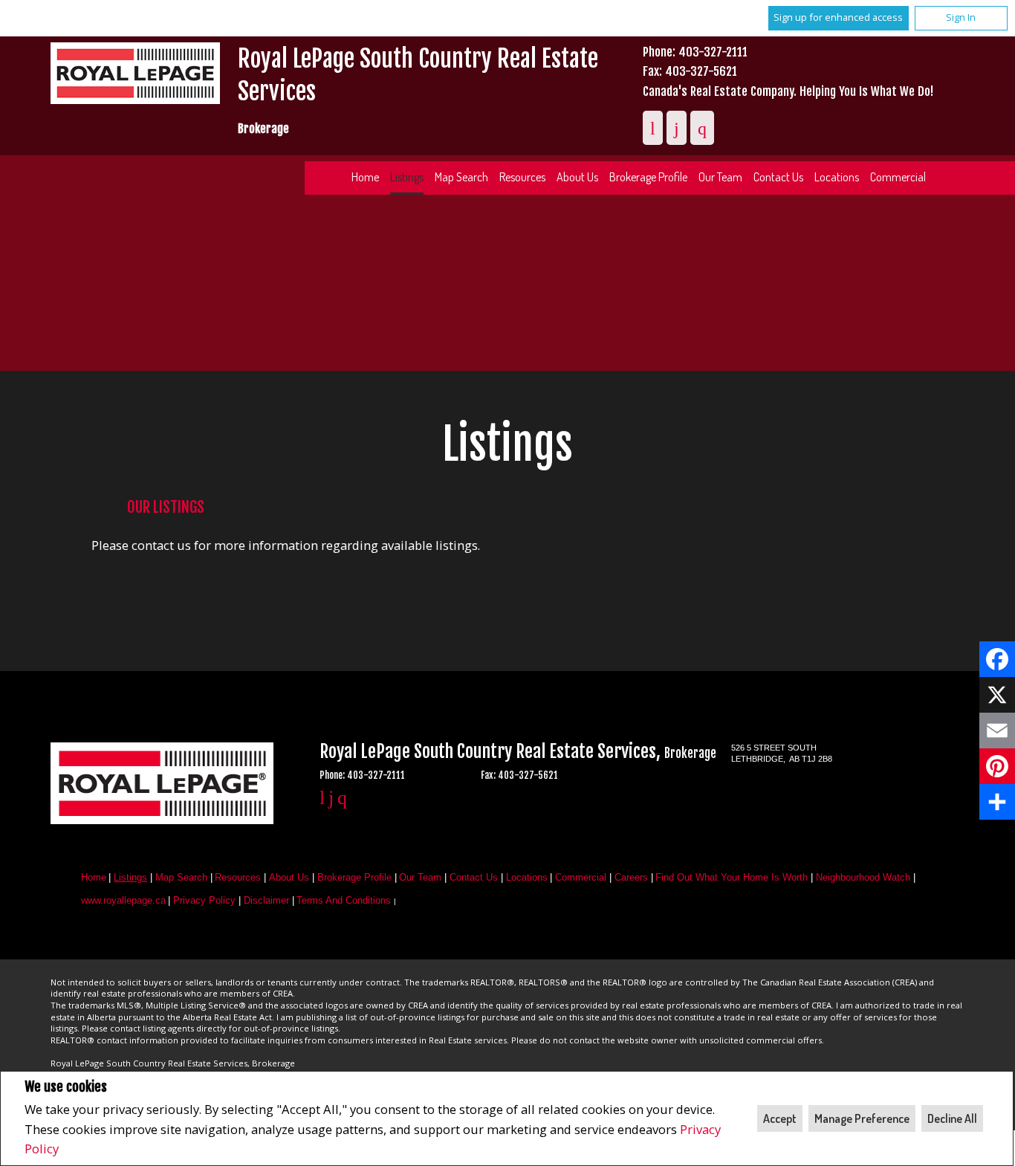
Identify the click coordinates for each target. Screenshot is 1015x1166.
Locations (836, 176)
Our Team (720, 176)
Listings (407, 176)
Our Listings (165, 506)
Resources (522, 176)
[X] (997, 695)
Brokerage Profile (648, 176)
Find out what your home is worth (731, 877)
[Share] (997, 802)
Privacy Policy (204, 900)
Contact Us (778, 176)
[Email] (997, 730)
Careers (631, 877)
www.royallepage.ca (123, 900)
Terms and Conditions (343, 900)
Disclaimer (266, 900)
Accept (780, 1118)
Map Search (461, 176)
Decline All (952, 1118)
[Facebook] (997, 659)
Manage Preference (861, 1118)
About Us (577, 176)
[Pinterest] (997, 766)
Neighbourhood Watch (863, 877)
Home (365, 176)
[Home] (135, 75)
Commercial (898, 176)
